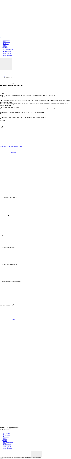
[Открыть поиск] (6, 61)
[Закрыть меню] (36, 454)
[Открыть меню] (6, 67)
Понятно (1, 458)
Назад (12, 83)
